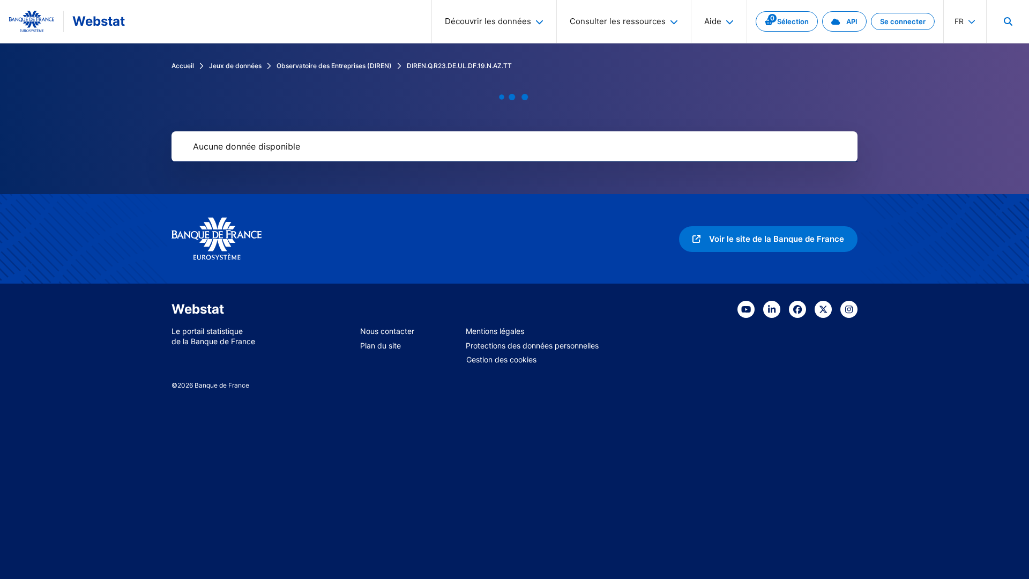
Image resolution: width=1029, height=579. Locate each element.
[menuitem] (1007, 21)
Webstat (98, 21)
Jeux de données (235, 66)
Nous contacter (387, 331)
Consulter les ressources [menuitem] (618, 21)
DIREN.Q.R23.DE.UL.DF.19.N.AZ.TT (459, 66)
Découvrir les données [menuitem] (488, 21)
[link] (787, 21)
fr (959, 21)
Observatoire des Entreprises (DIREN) (334, 66)
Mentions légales (495, 331)
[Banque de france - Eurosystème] (31, 21)
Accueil (183, 66)
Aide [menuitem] (712, 21)
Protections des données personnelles (532, 345)
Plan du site (380, 345)
